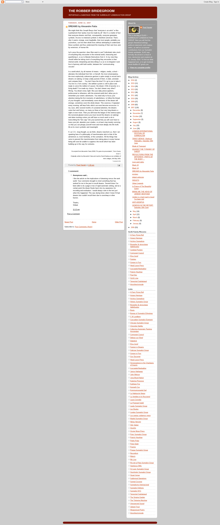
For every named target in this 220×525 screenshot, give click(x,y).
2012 (133, 92)
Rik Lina (133, 460)
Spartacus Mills (136, 466)
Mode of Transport (139, 146)
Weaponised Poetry (137, 510)
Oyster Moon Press (137, 431)
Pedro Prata (134, 441)
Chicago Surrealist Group (139, 323)
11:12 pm (76, 209)
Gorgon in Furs (135, 262)
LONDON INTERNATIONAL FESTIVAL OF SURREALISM (142, 133)
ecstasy (135, 174)
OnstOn (133, 428)
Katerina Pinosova (137, 381)
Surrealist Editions (137, 488)
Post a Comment (73, 214)
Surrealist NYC (135, 491)
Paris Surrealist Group (138, 434)
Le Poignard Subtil (137, 403)
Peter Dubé (134, 444)
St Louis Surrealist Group (139, 469)
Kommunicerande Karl (138, 390)
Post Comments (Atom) (83, 227)
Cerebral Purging (136, 250)
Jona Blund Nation (137, 378)
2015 (133, 83)
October (136, 116)
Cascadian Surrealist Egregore (141, 320)
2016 (133, 80)
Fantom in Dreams (137, 347)
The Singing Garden (137, 497)
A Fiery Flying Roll (137, 235)
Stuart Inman (135, 475)
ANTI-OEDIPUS (138, 202)
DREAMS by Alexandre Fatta (143, 171)
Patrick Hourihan (136, 272)
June (135, 128)
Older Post (119, 222)
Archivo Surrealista (137, 241)
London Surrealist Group (139, 412)
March (135, 217)
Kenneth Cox (135, 387)
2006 (133, 227)
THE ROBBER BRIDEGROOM (92, 11)
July (134, 125)
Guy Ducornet (135, 357)
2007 (133, 107)
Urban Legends (137, 183)
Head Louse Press (137, 266)
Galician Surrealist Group (139, 350)
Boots (132, 310)
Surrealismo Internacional (139, 485)
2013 (133, 89)
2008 (133, 105)
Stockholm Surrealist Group (140, 472)
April (135, 214)
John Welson (135, 375)
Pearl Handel (147, 27)
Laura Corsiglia (135, 400)
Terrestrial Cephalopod (138, 281)
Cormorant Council (137, 253)
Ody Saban (134, 425)
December (137, 110)
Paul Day (133, 275)
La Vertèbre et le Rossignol (140, 397)
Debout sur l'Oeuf (136, 338)
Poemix (133, 447)
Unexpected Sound (137, 504)
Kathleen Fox (135, 384)
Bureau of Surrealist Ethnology (141, 313)
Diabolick (133, 341)
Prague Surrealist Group (139, 450)
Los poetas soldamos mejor (140, 416)
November (137, 113)
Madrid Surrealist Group (139, 419)
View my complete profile (140, 68)
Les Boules (134, 409)
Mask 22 (135, 165)
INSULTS (135, 180)
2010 (133, 98)
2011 (133, 95)
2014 (133, 86)
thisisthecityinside (136, 284)
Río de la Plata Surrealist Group (142, 463)
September (137, 119)
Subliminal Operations (138, 478)
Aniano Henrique (136, 238)
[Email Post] (118, 165)
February (136, 220)
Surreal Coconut (136, 482)
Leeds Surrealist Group (138, 406)
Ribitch (132, 456)
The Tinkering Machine (138, 500)
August (136, 122)
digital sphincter (138, 177)
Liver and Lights (138, 162)
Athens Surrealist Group (139, 302)
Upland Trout (135, 507)
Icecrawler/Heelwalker (138, 269)
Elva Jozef (134, 256)
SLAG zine (134, 278)
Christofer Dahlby (136, 326)
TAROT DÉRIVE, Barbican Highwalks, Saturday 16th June (142, 141)
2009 (133, 101)
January (136, 224)
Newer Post (69, 222)
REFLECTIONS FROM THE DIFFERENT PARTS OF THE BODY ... (142, 157)
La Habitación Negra (137, 393)
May (134, 211)
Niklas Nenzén (135, 422)
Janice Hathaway (136, 371)
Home (94, 222)
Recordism (134, 453)
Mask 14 (135, 168)
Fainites (133, 259)
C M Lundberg (135, 317)
